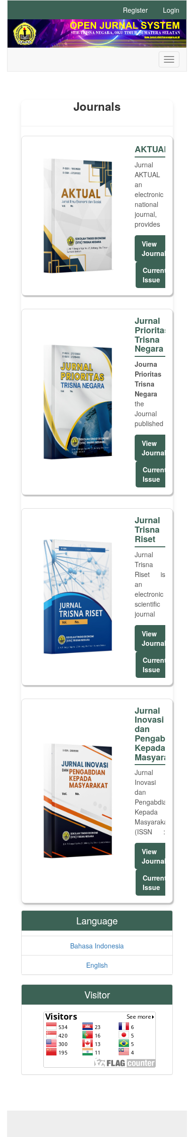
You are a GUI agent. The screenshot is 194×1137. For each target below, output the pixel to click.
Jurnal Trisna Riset (147, 530)
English (97, 965)
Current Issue (155, 274)
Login (171, 10)
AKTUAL (150, 149)
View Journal (154, 248)
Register (135, 10)
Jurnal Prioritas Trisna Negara (150, 335)
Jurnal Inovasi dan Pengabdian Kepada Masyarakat (150, 734)
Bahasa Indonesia (97, 945)
